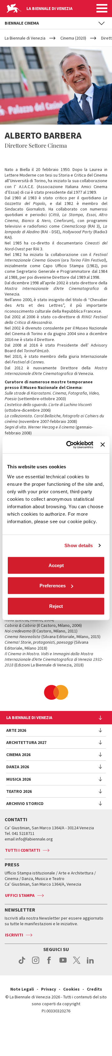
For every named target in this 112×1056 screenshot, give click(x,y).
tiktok (22, 963)
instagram (35, 963)
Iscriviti (14, 935)
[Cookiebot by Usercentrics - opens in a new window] (69, 445)
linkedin (90, 963)
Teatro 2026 (19, 791)
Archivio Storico (25, 803)
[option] (56, 692)
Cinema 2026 (18, 754)
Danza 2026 (17, 767)
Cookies (71, 989)
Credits (94, 989)
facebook (49, 963)
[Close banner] (102, 445)
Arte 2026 (16, 730)
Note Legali (22, 989)
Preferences (53, 585)
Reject (56, 606)
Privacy (48, 989)
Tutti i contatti (22, 850)
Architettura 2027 (26, 742)
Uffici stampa (20, 895)
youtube (63, 963)
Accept (56, 565)
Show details (78, 545)
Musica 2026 (18, 779)
